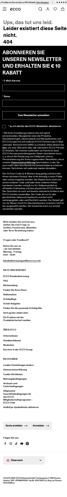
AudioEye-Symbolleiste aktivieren (19, 407)
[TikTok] (16, 444)
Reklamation (9, 294)
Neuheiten (8, 345)
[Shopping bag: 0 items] (62, 9)
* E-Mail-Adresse (11, 80)
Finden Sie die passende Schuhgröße (22, 308)
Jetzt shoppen (32, 2)
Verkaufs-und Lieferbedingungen (13, 385)
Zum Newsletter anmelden (33, 115)
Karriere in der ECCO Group (18, 349)
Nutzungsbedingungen (15, 379)
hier (4, 147)
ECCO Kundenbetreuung (16, 276)
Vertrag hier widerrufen (15, 312)
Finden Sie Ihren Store (15, 290)
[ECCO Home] (15, 9)
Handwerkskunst (12, 340)
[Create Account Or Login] (47, 9)
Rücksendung (10, 285)
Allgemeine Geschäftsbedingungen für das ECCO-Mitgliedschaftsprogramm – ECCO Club (18, 397)
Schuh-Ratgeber (11, 303)
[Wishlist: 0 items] (55, 9)
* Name (6, 96)
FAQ (5, 280)
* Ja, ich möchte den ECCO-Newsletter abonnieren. (34, 126)
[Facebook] (5, 444)
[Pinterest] (27, 444)
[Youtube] (22, 444)
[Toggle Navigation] (4, 9)
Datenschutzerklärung (23, 162)
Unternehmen (10, 335)
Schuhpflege (9, 299)
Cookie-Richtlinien (13, 374)
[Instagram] (11, 444)
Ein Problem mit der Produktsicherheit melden (17, 319)
